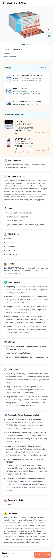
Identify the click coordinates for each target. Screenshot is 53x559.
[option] (26, 78)
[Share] (49, 30)
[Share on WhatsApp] (49, 35)
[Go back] (3, 3)
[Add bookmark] (49, 41)
